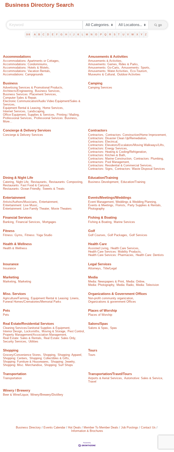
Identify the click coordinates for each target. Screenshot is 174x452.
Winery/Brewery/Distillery (46, 394)
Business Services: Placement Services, (30, 94)
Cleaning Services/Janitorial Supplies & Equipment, (36, 328)
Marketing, (10, 281)
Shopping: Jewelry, (63, 361)
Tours (92, 350)
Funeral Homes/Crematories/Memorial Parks (32, 301)
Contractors (97, 130)
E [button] (52, 34)
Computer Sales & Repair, (20, 97)
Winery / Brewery (16, 390)
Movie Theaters (61, 208)
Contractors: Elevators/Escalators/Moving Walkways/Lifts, (126, 145)
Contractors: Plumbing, (149, 158)
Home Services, (53, 108)
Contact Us (148, 427)
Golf (91, 231)
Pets (6, 310)
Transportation (14, 374)
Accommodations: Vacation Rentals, (27, 71)
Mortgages (49, 222)
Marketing (11, 277)
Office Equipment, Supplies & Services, (29, 114)
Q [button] (105, 34)
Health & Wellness (17, 244)
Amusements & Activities (108, 56)
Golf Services (138, 235)
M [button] (87, 34)
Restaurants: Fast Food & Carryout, (26, 185)
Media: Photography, (101, 285)
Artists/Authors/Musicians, (20, 201)
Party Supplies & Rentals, (145, 205)
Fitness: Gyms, (13, 235)
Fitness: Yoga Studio (38, 235)
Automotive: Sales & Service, (143, 378)
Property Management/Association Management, (35, 334)
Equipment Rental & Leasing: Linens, (55, 298)
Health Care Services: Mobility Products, (115, 251)
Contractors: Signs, (101, 168)
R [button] (110, 34)
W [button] (132, 34)
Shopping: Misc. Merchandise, (23, 365)
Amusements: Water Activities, (108, 71)
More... (7, 121)
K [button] (78, 34)
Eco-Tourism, (139, 71)
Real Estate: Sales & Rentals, (22, 338)
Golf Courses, (97, 235)
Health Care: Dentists (150, 255)
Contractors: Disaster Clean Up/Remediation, (117, 138)
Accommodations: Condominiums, (25, 64)
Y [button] (141, 34)
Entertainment (14, 197)
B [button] (39, 34)
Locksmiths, (32, 331)
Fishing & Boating (102, 217)
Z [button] (146, 34)
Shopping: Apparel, (70, 354)
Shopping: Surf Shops (58, 365)
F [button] (57, 34)
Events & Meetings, (101, 205)
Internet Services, (14, 111)
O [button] (96, 34)
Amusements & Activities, (105, 60)
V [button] (128, 34)
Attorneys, (95, 268)
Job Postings (129, 427)
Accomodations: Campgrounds (23, 74)
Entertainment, (48, 201)
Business (10, 83)
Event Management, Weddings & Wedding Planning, (122, 201)
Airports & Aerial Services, (105, 378)
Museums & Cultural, (102, 74)
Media (93, 277)
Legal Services (99, 264)
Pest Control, (76, 331)
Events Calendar (54, 427)
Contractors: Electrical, (103, 141)
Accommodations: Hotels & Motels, (26, 67)
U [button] (123, 34)
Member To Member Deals (101, 427)
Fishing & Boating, (100, 222)
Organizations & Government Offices (117, 294)
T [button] (119, 34)
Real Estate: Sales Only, (60, 338)
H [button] (66, 34)
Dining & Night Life (18, 177)
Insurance (11, 264)
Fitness (8, 231)
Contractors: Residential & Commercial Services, (120, 165)
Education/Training (103, 177)
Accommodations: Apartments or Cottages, (31, 60)
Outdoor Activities (128, 74)
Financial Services (17, 217)
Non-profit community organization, (111, 298)
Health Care (97, 244)
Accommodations (17, 56)
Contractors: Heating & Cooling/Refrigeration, (117, 151)
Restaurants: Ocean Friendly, (22, 188)
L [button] (82, 34)
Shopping (10, 350)
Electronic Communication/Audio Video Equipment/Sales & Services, (41, 102)
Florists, (121, 205)
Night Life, (22, 182)
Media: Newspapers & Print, (106, 281)
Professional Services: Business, (56, 118)
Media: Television (147, 285)
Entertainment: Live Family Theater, (26, 208)
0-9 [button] (28, 34)
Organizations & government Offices (112, 301)
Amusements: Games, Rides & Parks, (113, 64)
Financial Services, (28, 222)
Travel (92, 381)
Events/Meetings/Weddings (109, 197)
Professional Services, (18, 118)
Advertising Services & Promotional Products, (33, 87)
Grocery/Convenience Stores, (22, 354)
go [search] (160, 25)
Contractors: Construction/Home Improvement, (136, 134)
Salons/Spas (98, 323)
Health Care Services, (125, 248)
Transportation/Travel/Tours (110, 374)
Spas (113, 328)
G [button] (61, 34)
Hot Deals (74, 427)
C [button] (43, 34)
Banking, (8, 222)
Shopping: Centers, (15, 358)
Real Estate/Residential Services (28, 323)
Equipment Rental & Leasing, (22, 108)
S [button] (114, 34)
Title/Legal (110, 268)
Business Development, (103, 182)
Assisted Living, (98, 248)
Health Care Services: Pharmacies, (111, 255)
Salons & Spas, (98, 328)
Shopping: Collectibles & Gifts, (49, 358)
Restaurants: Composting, (66, 182)
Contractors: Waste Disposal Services (140, 168)
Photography (96, 208)
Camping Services (100, 87)
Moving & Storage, (54, 331)
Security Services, (15, 341)
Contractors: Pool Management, (109, 162)
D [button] (48, 34)
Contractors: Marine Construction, (110, 158)
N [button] (91, 34)
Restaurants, (39, 182)
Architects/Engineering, (18, 91)
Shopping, (49, 354)
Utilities (33, 341)
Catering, (9, 182)
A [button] (35, 34)
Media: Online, (135, 281)
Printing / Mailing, (68, 114)
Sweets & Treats (54, 188)
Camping (95, 83)
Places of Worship (102, 310)
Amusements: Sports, (135, 67)
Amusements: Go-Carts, (104, 67)
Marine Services (124, 222)
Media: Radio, (125, 285)
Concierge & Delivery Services (27, 130)
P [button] (101, 34)
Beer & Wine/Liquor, (16, 394)
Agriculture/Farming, (16, 298)
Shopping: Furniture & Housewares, (26, 361)
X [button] (137, 34)
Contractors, (96, 134)
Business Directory (28, 427)
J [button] (74, 34)
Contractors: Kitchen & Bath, (107, 155)
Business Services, (47, 91)
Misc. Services (14, 294)
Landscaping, (36, 111)
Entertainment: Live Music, (20, 205)
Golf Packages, (118, 235)
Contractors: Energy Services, (108, 148)
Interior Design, (13, 331)
